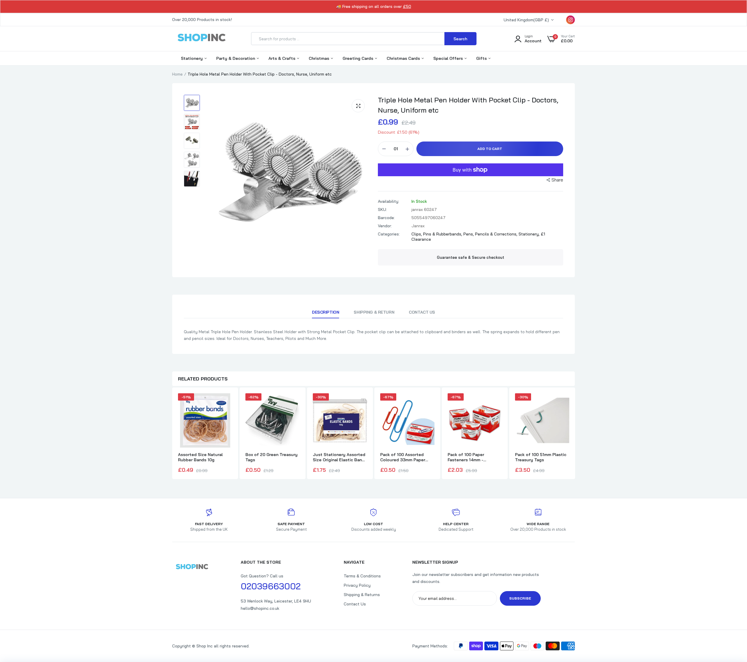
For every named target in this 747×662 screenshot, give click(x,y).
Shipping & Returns (362, 594)
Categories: (389, 234)
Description (325, 312)
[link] (731, 619)
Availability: (388, 201)
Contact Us (422, 312)
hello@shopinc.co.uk (260, 608)
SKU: (382, 209)
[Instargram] (570, 19)
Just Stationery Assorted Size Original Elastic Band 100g (339, 457)
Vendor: (385, 225)
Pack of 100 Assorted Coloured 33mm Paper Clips (402, 457)
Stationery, (530, 234)
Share (557, 180)
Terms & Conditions (362, 576)
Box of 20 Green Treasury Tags (271, 457)
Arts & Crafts (282, 58)
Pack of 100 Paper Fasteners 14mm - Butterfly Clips (466, 457)
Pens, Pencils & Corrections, (491, 234)
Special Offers (448, 58)
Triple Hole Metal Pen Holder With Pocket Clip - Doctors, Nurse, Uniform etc (468, 104)
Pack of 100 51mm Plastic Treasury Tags (540, 457)
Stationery (192, 58)
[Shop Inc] (201, 38)
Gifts (482, 58)
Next (575, 434)
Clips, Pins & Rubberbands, (437, 234)
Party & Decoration (236, 58)
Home (177, 74)
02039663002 (271, 586)
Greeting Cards (358, 58)
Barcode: (386, 217)
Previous (172, 434)
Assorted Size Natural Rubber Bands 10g (200, 457)
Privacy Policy (357, 585)
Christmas (319, 58)
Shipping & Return (374, 312)
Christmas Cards (404, 58)
